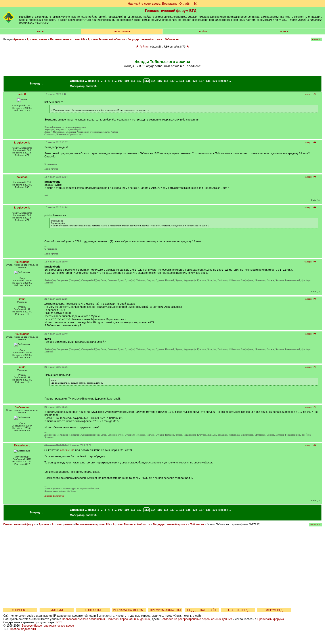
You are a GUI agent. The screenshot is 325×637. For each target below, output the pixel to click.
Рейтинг (144, 46)
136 (195, 80)
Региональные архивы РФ (67, 39)
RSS (59, 622)
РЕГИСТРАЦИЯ (122, 31)
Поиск (284, 31)
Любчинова (22, 262)
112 (139, 80)
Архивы (18, 39)
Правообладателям (23, 629)
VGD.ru (40, 31)
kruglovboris (22, 142)
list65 (22, 299)
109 (120, 80)
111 (133, 80)
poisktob (22, 177)
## (315, 94)
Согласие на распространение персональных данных (196, 619)
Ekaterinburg (22, 445)
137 (201, 80)
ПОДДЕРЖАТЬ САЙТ (201, 610)
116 (166, 80)
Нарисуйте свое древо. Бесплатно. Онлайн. (159, 3)
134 (181, 80)
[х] (195, 3)
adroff (22, 94)
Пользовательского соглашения (83, 619)
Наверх (308, 94)
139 (214, 80)
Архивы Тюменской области (106, 39)
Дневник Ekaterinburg (54, 496)
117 (172, 80)
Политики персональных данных (128, 619)
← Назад (90, 80)
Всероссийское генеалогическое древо (47, 625)
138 (208, 80)
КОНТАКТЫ (93, 610)
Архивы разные (37, 39)
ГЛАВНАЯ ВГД (238, 610)
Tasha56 (91, 86)
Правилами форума (270, 619)
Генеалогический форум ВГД (170, 11)
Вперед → (36, 83)
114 (153, 80)
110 (126, 80)
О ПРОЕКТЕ (20, 610)
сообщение (67, 450)
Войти (203, 31)
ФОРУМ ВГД (274, 610)
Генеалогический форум (19, 524)
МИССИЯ (56, 610)
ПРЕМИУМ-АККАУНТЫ (165, 610)
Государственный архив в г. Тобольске (153, 39)
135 (188, 80)
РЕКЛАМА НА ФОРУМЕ (129, 610)
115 (159, 80)
